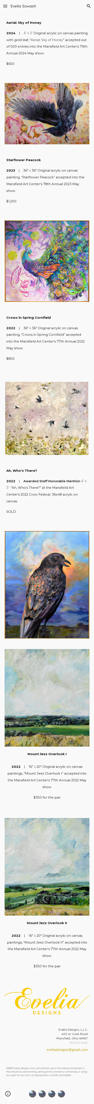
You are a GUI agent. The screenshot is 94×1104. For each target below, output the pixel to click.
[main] (47, 44)
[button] (5, 6)
